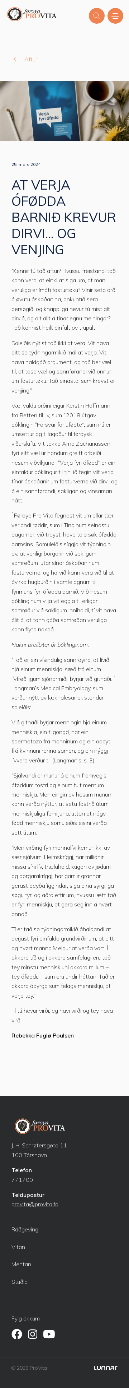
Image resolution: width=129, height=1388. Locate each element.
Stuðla (19, 1281)
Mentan (21, 1264)
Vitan (18, 1246)
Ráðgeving (24, 1229)
